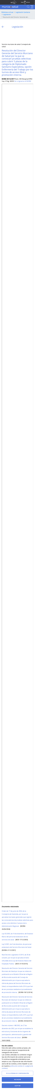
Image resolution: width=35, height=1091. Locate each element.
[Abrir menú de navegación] (32, 6)
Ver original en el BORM (22, 81)
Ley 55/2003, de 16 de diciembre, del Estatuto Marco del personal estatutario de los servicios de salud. (17, 937)
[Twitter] (3, 35)
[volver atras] (3, 27)
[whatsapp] (10, 35)
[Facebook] (6, 35)
